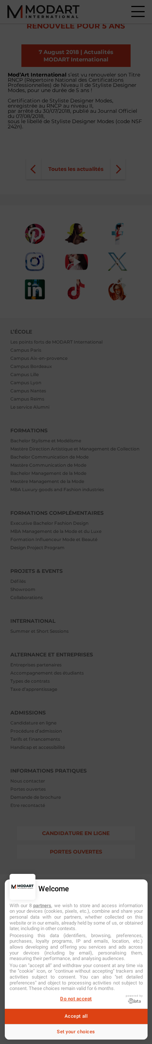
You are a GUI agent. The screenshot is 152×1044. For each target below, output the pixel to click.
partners (42, 905)
